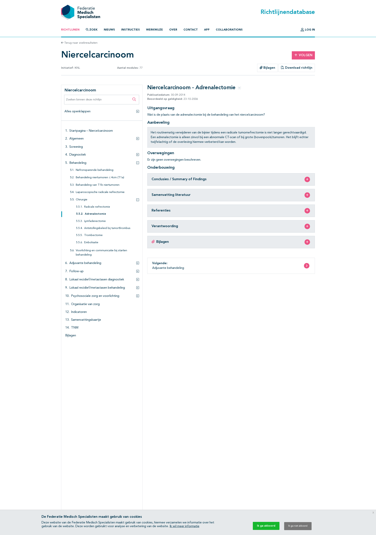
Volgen (305, 55)
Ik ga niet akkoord (297, 526)
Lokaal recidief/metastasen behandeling (97, 287)
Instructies (130, 29)
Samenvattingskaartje (86, 320)
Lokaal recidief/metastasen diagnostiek (96, 279)
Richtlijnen (70, 29)
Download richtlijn (298, 67)
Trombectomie (93, 235)
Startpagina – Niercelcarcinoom (91, 130)
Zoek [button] (93, 29)
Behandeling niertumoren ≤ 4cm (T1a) (100, 177)
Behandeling (77, 163)
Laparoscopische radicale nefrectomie (100, 192)
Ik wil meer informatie (184, 526)
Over (173, 29)
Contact (190, 29)
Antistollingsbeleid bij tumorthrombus (107, 228)
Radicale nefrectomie (97, 207)
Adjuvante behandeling (85, 263)
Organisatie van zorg (85, 304)
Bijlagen (268, 67)
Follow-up (76, 271)
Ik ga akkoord (266, 525)
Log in (309, 29)
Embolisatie (91, 242)
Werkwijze (154, 29)
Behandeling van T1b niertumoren (97, 185)
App (207, 29)
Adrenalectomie (95, 214)
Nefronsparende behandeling (94, 170)
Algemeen (76, 138)
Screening (76, 147)
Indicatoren (79, 312)
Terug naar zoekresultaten (80, 42)
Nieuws (109, 29)
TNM (74, 327)
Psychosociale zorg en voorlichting (95, 296)
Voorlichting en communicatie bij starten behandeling (101, 252)
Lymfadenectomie (95, 221)
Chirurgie (81, 199)
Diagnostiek (77, 154)
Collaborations (229, 29)
